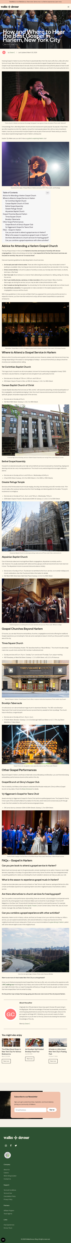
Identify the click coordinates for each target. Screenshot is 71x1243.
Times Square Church (13, 217)
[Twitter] (16, 1146)
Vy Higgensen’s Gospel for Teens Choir (19, 227)
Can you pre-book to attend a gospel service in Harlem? (25, 232)
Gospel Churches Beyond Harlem (15, 214)
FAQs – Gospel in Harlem (12, 230)
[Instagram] (6, 1146)
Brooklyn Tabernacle (12, 219)
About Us (7, 1170)
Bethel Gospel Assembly (14, 206)
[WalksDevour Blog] (10, 7)
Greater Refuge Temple (13, 209)
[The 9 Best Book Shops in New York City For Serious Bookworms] (11, 1045)
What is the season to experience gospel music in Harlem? (26, 235)
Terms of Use (8, 1193)
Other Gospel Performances (13, 222)
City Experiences (9, 1225)
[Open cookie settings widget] (3, 1240)
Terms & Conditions (10, 1190)
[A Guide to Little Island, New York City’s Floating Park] (58, 1045)
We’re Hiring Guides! (10, 1176)
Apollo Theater (32, 906)
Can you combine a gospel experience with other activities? (27, 240)
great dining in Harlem (57, 922)
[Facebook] (11, 1146)
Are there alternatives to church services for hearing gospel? (27, 238)
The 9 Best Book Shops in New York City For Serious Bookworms (11, 1051)
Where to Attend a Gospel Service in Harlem (19, 198)
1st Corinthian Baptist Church (15, 201)
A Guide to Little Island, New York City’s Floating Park (58, 1051)
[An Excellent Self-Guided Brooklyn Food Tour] (34, 1045)
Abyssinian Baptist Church (14, 211)
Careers (6, 1173)
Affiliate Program (9, 1210)
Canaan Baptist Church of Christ (17, 203)
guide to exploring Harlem (35, 138)
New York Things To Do (11, 44)
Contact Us (7, 1179)
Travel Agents (8, 1214)
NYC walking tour (8, 984)
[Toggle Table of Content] (46, 192)
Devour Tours (8, 1228)
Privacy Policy (8, 1199)
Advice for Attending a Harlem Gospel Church (19, 196)
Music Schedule (27, 789)
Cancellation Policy (10, 1196)
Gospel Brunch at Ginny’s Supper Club (19, 224)
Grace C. (12, 52)
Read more (6, 1061)
